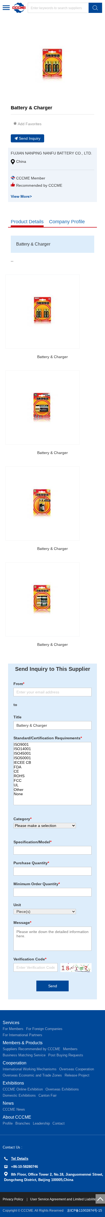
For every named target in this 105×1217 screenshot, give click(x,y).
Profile (8, 1123)
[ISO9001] (52, 744)
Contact (58, 1123)
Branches (22, 1123)
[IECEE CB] (52, 762)
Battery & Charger (52, 357)
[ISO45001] (52, 753)
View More (21, 196)
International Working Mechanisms (30, 1069)
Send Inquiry (29, 138)
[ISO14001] (52, 749)
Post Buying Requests (65, 1055)
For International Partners (22, 1035)
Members (70, 1049)
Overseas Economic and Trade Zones (32, 1075)
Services (11, 1022)
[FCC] (52, 780)
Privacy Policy (13, 1199)
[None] (52, 794)
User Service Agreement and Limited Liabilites (64, 1199)
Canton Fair (47, 1095)
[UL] (52, 785)
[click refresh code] (75, 967)
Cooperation (14, 1063)
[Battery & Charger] (42, 312)
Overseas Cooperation (76, 1069)
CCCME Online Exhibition (23, 1089)
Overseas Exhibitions (62, 1089)
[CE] (52, 771)
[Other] (52, 789)
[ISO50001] (52, 758)
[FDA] (52, 767)
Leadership (41, 1123)
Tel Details (19, 1159)
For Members (13, 1029)
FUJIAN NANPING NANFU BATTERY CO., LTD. (51, 153)
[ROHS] (52, 776)
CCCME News (14, 1109)
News (8, 1103)
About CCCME (17, 1117)
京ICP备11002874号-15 (84, 1210)
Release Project (77, 1075)
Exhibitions (13, 1083)
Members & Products (23, 1042)
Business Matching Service (24, 1055)
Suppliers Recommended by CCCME (31, 1049)
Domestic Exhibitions (19, 1095)
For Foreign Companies (44, 1029)
